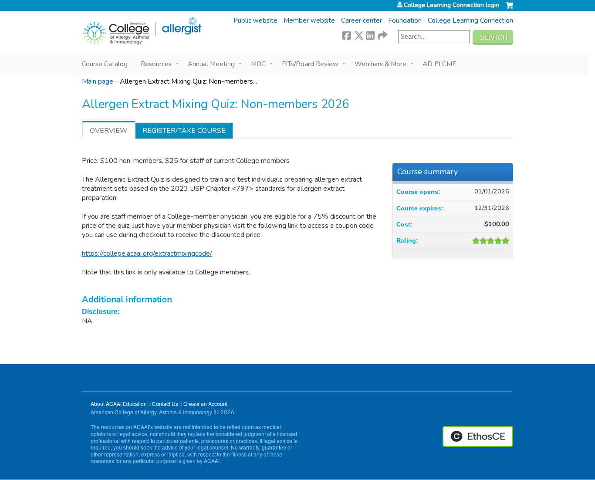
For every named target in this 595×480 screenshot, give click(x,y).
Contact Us (165, 403)
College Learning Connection (470, 20)
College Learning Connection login (451, 5)
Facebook (346, 34)
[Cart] (509, 8)
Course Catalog (105, 64)
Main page (97, 81)
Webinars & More (380, 64)
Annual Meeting (211, 64)
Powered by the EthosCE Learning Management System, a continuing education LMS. (478, 436)
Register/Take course (184, 130)
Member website (309, 20)
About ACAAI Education (119, 403)
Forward (382, 34)
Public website (255, 20)
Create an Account (205, 403)
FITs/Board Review (310, 64)
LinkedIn (370, 34)
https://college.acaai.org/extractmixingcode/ (147, 253)
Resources (156, 64)
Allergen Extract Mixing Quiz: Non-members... (188, 81)
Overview (109, 130)
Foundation (405, 20)
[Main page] (142, 31)
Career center (361, 20)
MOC (258, 64)
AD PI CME (439, 64)
